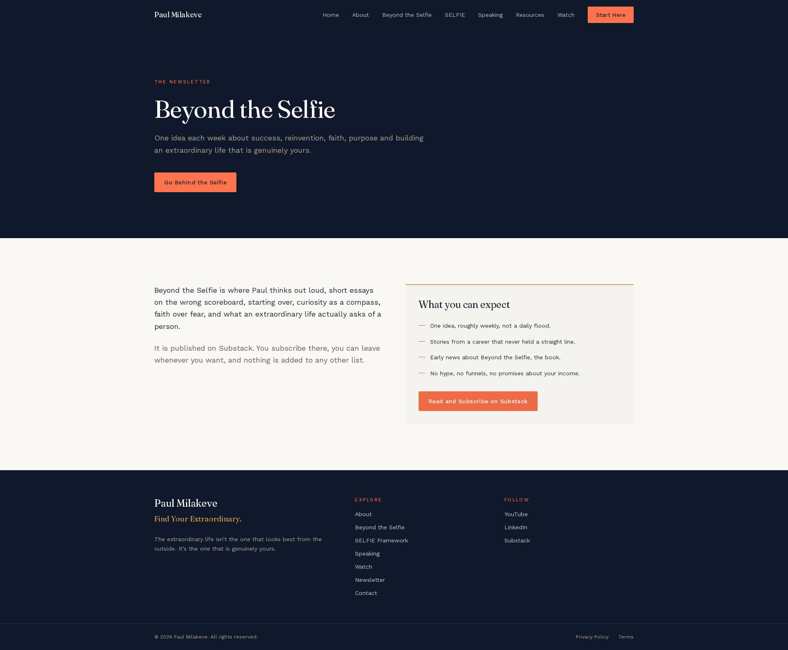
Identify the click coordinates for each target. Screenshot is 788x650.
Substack (517, 540)
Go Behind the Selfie (195, 182)
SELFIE (455, 14)
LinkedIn (515, 527)
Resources (530, 14)
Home (331, 14)
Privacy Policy (592, 637)
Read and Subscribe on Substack (478, 401)
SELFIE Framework (381, 540)
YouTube (516, 514)
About (360, 14)
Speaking (490, 14)
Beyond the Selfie (407, 14)
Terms (626, 637)
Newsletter (370, 580)
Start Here (610, 14)
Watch (566, 14)
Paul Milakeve (178, 14)
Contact (366, 593)
